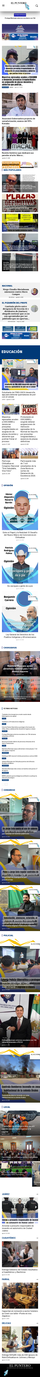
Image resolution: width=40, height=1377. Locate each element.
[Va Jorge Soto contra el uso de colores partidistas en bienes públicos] (20, 816)
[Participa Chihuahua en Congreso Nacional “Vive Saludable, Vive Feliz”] (11, 453)
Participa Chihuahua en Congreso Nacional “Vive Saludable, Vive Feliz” (10, 466)
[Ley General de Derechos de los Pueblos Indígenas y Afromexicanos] (20, 611)
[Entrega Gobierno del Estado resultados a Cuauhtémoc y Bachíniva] (20, 1254)
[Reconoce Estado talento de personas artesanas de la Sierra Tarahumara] (16, 1169)
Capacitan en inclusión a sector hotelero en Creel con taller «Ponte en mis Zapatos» (20, 1313)
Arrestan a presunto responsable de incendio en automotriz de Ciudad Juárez (18, 1228)
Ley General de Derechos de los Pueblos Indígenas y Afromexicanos (20, 635)
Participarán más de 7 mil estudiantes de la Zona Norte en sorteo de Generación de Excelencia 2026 (28, 468)
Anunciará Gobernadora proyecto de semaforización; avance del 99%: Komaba (18, 121)
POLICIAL (5, 731)
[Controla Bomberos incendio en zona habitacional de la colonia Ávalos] (20, 1076)
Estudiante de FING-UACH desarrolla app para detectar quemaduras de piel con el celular (19, 394)
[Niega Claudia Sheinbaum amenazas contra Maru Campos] (34, 291)
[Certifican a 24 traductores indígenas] (20, 1148)
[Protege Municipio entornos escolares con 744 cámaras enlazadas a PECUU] (20, 1020)
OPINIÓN (20, 529)
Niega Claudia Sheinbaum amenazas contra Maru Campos (16, 292)
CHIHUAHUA (5, 149)
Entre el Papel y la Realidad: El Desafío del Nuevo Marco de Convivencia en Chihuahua (20, 535)
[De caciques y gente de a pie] (20, 563)
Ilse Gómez (11, 297)
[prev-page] (3, 784)
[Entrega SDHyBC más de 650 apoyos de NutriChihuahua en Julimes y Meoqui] (20, 1339)
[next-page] (6, 784)
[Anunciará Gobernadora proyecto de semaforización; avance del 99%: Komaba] (20, 104)
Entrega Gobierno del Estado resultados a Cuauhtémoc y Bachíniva (20, 1270)
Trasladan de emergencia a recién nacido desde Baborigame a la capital (16, 715)
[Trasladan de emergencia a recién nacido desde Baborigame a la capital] (20, 1123)
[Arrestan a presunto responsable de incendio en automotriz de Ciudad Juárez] (20, 1210)
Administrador (11, 321)
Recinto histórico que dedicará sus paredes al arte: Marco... (18, 154)
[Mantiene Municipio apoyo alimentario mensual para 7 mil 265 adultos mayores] (20, 663)
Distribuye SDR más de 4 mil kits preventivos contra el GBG (19, 756)
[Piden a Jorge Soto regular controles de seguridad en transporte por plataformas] (20, 862)
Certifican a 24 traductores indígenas (13, 721)
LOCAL (3, 115)
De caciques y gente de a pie (20, 586)
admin (11, 87)
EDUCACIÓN (5, 87)
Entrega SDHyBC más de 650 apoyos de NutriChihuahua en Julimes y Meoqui (20, 1356)
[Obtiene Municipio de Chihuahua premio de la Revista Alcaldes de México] (20, 689)
